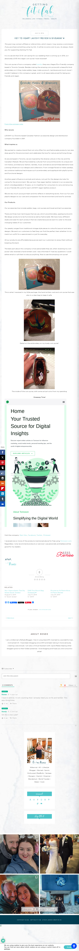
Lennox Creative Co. (55, 919)
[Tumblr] (2, 498)
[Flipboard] (2, 488)
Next (70, 618)
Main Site (23, 535)
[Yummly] (2, 483)
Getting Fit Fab (39, 11)
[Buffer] (2, 478)
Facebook (32, 535)
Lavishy (39, 64)
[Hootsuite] (2, 467)
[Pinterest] (2, 462)
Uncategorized (45, 609)
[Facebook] (2, 452)
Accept (69, 947)
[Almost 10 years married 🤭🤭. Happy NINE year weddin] (59, 854)
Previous (10, 618)
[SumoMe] (2, 504)
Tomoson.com (66, 541)
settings (7, 949)
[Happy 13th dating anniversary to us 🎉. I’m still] (19, 854)
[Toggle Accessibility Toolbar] (74, 946)
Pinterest (47, 535)
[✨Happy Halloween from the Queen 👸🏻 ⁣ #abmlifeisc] (59, 894)
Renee (4, 694)
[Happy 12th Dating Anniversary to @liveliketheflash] (19, 894)
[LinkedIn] (2, 493)
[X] (2, 457)
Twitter (40, 535)
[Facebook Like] (2, 473)
